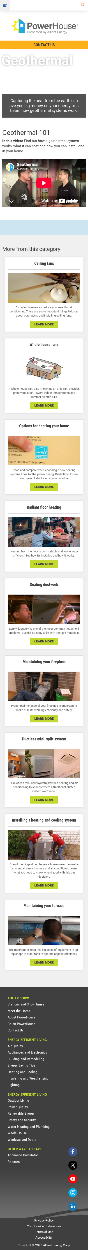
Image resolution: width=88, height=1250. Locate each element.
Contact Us (44, 44)
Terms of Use (44, 1232)
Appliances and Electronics (27, 1052)
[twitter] (72, 1165)
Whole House (17, 1133)
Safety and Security (22, 1120)
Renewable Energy (21, 1113)
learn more (44, 324)
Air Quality (15, 1046)
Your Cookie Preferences (44, 1226)
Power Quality (18, 1107)
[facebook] (72, 1151)
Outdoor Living (18, 1100)
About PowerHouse (21, 1017)
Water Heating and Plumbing (29, 1126)
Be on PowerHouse (21, 1024)
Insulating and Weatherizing (28, 1078)
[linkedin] (72, 1206)
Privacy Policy (44, 1220)
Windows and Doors (22, 1139)
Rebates (14, 1162)
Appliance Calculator (23, 1155)
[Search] (82, 5)
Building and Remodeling (26, 1059)
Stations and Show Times (26, 1004)
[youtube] (72, 1178)
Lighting (14, 1085)
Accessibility (44, 1237)
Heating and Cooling (22, 1072)
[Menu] (5, 5)
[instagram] (72, 1192)
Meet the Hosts (19, 1011)
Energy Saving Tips (21, 1065)
